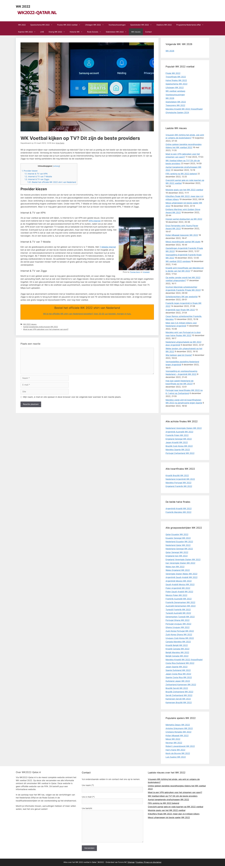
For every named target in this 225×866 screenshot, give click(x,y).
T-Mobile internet (108, 247)
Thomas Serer (135, 272)
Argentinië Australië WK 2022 (179, 432)
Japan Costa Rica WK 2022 (178, 674)
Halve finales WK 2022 (176, 80)
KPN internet (95, 221)
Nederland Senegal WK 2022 (179, 549)
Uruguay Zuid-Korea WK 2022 (180, 638)
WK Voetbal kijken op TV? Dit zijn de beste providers (172, 796)
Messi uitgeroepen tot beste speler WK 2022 (169, 817)
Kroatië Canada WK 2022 (177, 649)
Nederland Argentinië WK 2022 (180, 479)
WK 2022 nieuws (30, 324)
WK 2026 (170, 51)
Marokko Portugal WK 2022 (178, 482)
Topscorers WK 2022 (175, 105)
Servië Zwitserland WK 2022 (179, 695)
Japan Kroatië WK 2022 (177, 442)
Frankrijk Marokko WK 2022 (178, 512)
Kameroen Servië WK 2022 (178, 699)
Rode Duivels (92, 32)
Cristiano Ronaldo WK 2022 (178, 732)
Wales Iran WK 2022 (175, 566)
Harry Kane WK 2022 (175, 750)
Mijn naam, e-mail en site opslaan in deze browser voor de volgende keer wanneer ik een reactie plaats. (72, 397)
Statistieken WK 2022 (115, 32)
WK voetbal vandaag (175, 91)
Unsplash (146, 272)
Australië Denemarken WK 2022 (181, 606)
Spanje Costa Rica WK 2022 (179, 677)
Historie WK (75, 32)
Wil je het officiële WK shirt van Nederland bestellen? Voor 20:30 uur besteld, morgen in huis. (87, 314)
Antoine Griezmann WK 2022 (179, 728)
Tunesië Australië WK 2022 (178, 613)
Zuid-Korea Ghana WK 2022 (179, 634)
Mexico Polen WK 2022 (176, 595)
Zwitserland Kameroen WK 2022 (181, 684)
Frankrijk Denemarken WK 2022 (180, 602)
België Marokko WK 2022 (177, 652)
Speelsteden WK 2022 (139, 25)
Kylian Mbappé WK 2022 (177, 735)
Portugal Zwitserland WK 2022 (180, 453)
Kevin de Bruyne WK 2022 (178, 753)
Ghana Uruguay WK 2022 (177, 627)
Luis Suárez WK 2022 (176, 757)
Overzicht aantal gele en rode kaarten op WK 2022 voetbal (175, 807)
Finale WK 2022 (173, 73)
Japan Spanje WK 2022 (177, 667)
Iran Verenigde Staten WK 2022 (180, 563)
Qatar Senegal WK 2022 (177, 552)
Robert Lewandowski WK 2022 (180, 746)
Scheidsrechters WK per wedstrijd (182, 296)
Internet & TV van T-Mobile (38, 176)
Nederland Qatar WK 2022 (178, 545)
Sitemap (131, 862)
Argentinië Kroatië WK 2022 (179, 508)
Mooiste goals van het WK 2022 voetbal (184, 190)
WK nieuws (136, 32)
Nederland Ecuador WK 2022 (179, 541)
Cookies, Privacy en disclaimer (148, 862)
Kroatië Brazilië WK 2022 (177, 475)
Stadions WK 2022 (164, 25)
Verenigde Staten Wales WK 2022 (181, 574)
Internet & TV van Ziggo (37, 179)
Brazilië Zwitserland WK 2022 (179, 692)
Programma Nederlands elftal (188, 25)
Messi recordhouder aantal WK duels (183, 241)
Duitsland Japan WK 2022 (178, 681)
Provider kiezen (30, 171)
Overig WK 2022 (55, 32)
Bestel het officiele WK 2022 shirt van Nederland (51, 182)
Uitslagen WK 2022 (93, 25)
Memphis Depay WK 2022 (178, 725)
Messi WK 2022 (173, 739)
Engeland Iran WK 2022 (177, 556)
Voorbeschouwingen (117, 25)
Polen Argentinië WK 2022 (178, 588)
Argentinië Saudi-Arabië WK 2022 (181, 577)
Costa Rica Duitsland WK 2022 (180, 663)
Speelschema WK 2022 (40, 25)
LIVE (42, 32)
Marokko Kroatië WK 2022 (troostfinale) (184, 109)
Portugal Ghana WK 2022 (177, 620)
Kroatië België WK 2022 (177, 645)
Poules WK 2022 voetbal (67, 25)
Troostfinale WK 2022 (176, 77)
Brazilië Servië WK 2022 (177, 688)
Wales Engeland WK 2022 (178, 570)
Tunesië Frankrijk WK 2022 (178, 609)
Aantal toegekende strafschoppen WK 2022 (40, 327)
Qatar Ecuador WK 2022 (177, 534)
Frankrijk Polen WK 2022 (177, 435)
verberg (56, 166)
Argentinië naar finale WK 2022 (180, 310)
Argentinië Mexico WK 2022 (179, 581)
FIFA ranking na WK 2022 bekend (181, 174)
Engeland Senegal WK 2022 (179, 439)
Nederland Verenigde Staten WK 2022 (184, 428)
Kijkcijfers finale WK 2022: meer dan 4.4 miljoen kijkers (173, 814)
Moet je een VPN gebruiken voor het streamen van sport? (45, 329)
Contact (148, 32)
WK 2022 (23, 6)
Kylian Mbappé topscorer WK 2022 (182, 235)
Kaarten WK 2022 (25, 32)
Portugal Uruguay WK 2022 (178, 624)
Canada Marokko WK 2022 (178, 642)
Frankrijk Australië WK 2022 (179, 599)
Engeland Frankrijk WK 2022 (179, 486)
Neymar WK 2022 (174, 743)
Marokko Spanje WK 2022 (178, 449)
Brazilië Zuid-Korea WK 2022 (179, 446)
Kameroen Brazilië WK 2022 (179, 702)
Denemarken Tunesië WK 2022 (180, 617)
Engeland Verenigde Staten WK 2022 (183, 559)
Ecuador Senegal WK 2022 (178, 538)
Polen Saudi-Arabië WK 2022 (179, 591)
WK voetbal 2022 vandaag (178, 261)
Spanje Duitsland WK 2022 (178, 670)
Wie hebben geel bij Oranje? (179, 355)
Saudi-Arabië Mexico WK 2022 (180, 584)
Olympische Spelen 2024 (177, 112)
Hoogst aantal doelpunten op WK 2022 (184, 219)
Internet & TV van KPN (36, 174)
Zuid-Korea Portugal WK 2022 (180, 631)
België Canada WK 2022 (177, 656)
